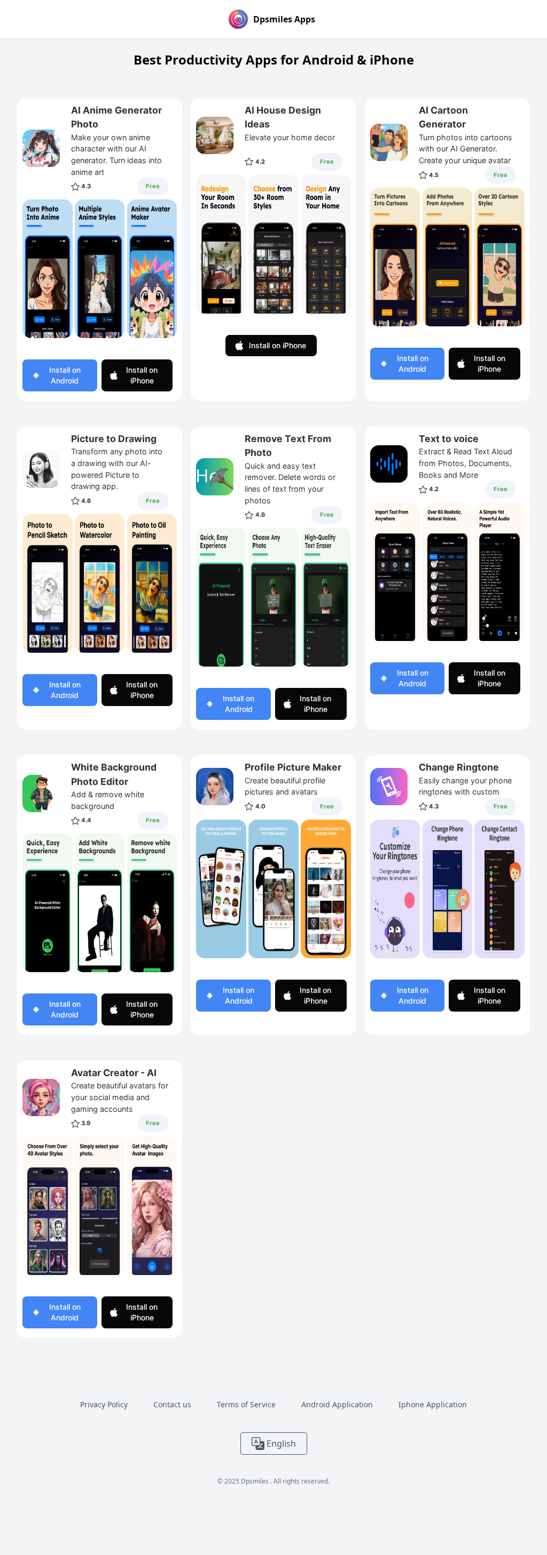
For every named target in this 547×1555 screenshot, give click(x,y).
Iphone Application (432, 1404)
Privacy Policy (104, 1404)
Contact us (172, 1404)
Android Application (337, 1404)
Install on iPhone (142, 375)
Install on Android (65, 375)
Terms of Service (246, 1404)
